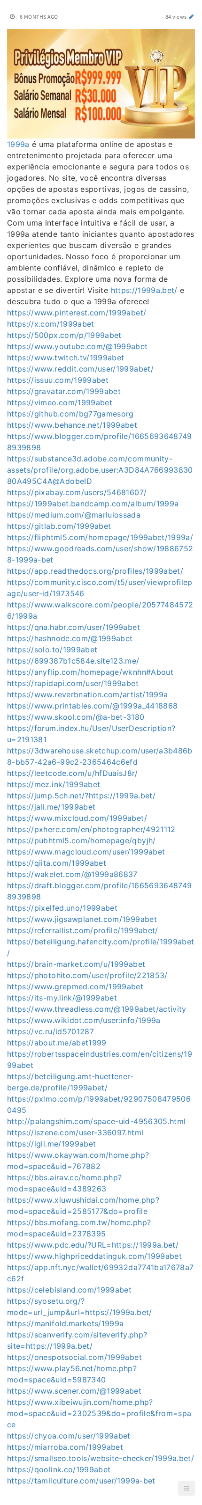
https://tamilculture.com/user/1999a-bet (81, 1480)
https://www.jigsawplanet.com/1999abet (82, 919)
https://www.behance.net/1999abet (72, 425)
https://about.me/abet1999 (57, 1042)
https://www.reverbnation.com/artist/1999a (87, 694)
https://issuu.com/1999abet (58, 380)
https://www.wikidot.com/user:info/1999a (84, 1020)
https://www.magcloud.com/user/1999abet (86, 851)
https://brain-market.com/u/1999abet (76, 964)
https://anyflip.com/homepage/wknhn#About (90, 672)
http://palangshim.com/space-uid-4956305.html (96, 1121)
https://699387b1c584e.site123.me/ (73, 660)
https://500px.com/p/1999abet (64, 335)
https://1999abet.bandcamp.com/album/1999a (93, 503)
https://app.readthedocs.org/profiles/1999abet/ (95, 571)
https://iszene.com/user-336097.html (75, 1132)
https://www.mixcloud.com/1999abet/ (77, 818)
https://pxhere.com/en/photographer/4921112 (91, 829)
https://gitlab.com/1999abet (59, 526)
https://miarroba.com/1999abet (65, 1447)
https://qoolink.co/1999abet (58, 1469)
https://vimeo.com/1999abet (59, 402)
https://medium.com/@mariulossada (73, 514)
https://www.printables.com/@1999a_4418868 (92, 705)
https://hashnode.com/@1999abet (70, 638)
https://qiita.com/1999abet (56, 863)
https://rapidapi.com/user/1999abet (73, 683)
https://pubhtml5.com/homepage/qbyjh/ (81, 840)
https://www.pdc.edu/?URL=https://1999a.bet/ (93, 1244)
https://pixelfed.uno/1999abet (62, 908)
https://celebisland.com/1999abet (69, 1289)
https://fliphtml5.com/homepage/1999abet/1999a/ (100, 537)
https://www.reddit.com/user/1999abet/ (80, 368)
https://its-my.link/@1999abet (62, 997)
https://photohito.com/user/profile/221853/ (87, 975)
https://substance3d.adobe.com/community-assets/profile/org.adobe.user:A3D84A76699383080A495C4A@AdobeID (100, 470)
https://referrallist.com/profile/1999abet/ (82, 930)
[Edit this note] (191, 16)
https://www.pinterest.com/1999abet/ (76, 312)
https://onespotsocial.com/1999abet (74, 1357)
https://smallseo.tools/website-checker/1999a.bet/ (100, 1458)
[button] (186, 1488)
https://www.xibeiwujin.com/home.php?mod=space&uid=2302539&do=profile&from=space (99, 1413)
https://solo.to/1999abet (52, 649)
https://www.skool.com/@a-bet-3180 (76, 717)
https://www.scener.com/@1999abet (74, 1390)
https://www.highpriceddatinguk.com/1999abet (94, 1256)
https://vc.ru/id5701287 (50, 1031)
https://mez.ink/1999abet (53, 784)
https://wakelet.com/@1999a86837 (72, 874)
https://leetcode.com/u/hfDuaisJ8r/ (72, 773)
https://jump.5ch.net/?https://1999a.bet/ (81, 795)
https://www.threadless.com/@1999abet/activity (96, 1009)
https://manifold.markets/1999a (65, 1323)
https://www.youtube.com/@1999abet (77, 346)
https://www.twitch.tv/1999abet (65, 357)
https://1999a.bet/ (144, 290)
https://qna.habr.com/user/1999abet (73, 627)
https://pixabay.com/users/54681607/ (77, 492)
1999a (18, 144)
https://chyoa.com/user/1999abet (69, 1435)
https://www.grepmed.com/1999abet (75, 986)
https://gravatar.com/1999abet (64, 391)
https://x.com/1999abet (50, 324)
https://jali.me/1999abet (51, 806)
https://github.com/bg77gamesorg (70, 413)
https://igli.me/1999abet (51, 1143)
